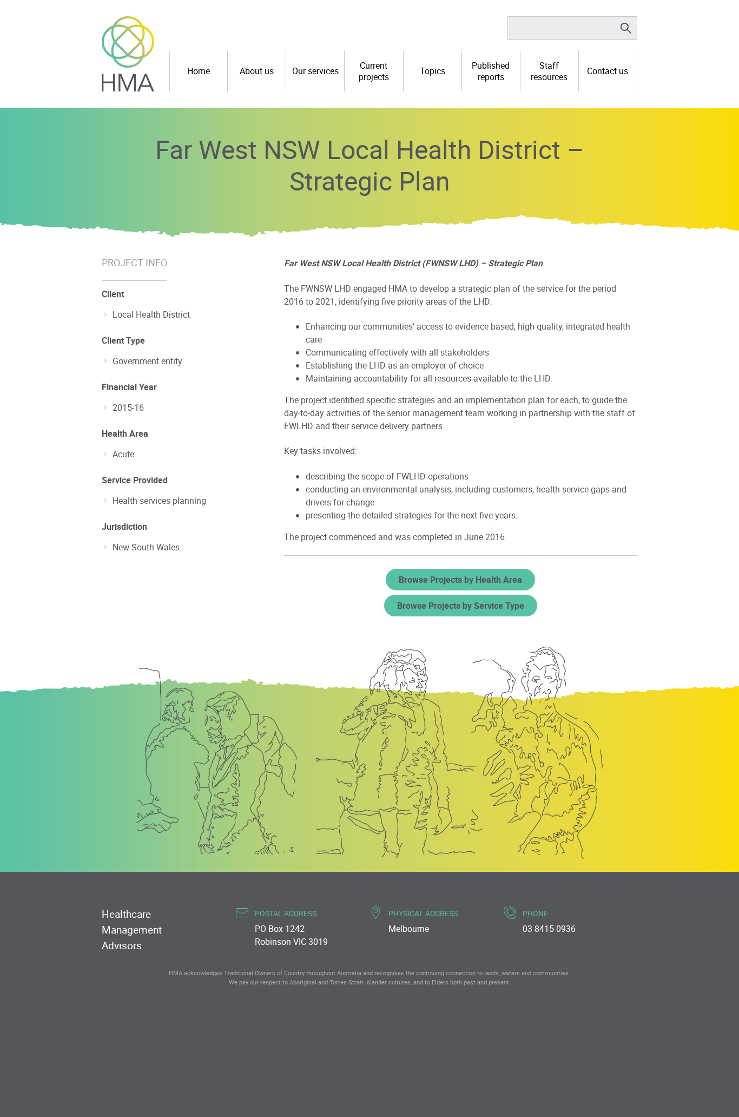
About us (257, 71)
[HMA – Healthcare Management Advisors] (128, 53)
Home (198, 71)
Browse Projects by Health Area (460, 580)
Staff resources (549, 71)
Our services (315, 71)
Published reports (491, 71)
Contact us (607, 71)
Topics (432, 71)
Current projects (374, 71)
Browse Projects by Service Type (460, 606)
